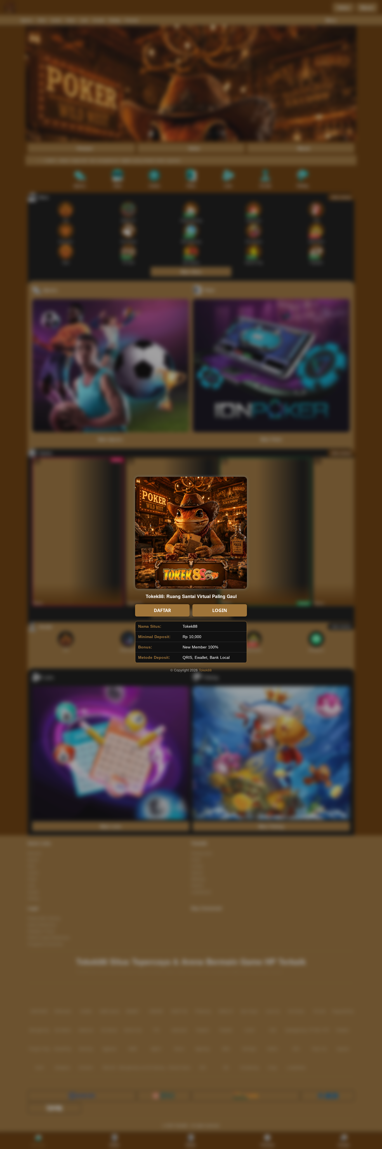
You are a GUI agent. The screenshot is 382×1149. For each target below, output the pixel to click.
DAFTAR (162, 610)
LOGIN (219, 610)
